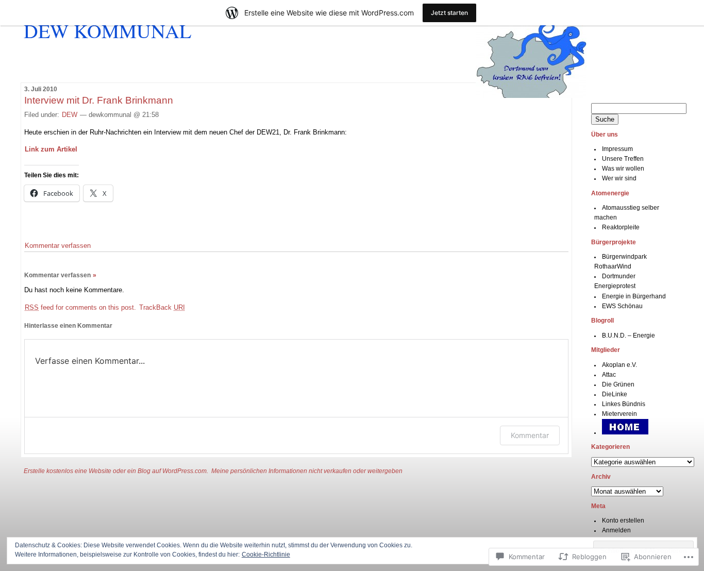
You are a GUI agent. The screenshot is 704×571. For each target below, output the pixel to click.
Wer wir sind (619, 178)
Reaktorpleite (621, 227)
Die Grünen (618, 384)
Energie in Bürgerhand (634, 296)
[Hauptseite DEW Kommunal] (625, 432)
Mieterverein (619, 414)
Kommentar (530, 435)
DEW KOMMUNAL (107, 30)
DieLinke (614, 394)
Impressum (617, 149)
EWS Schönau (622, 306)
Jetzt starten (449, 12)
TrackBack (162, 307)
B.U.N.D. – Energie (628, 335)
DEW (69, 115)
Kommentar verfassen (58, 245)
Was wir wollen (623, 168)
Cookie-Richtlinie (266, 554)
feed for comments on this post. (80, 307)
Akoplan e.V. (619, 365)
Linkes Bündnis (623, 404)
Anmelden (616, 530)
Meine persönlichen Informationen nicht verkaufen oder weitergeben (307, 471)
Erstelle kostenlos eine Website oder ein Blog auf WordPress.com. (116, 471)
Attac (609, 375)
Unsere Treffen (623, 159)
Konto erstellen (623, 520)
